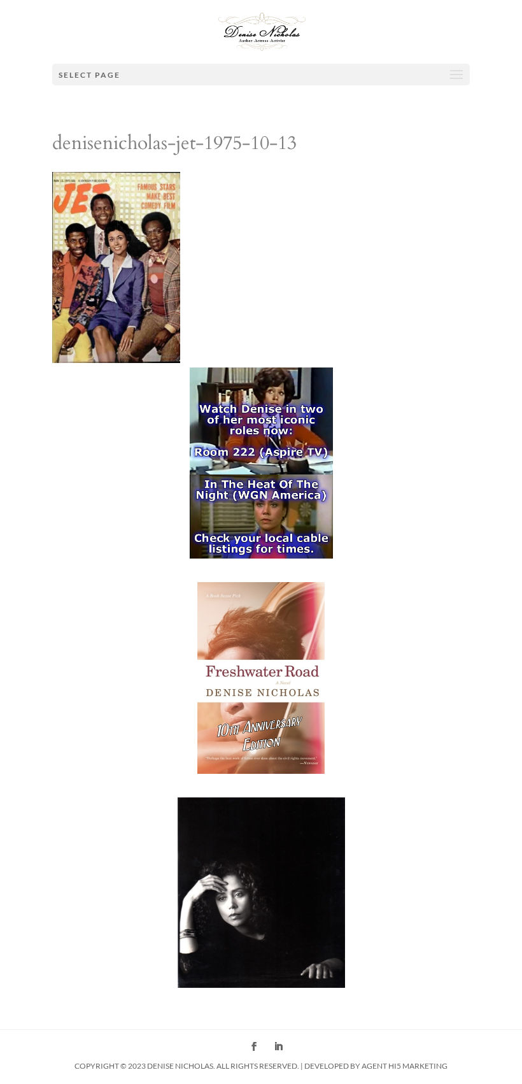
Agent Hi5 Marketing (405, 1066)
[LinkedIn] (278, 1047)
